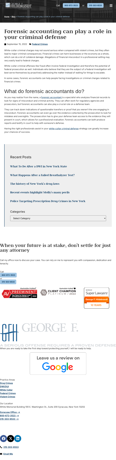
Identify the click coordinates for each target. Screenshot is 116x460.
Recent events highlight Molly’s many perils (40, 192)
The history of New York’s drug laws (34, 184)
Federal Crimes (40, 44)
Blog (13, 17)
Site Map (87, 425)
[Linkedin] (17, 438)
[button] (111, 5)
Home (6, 17)
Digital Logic (43, 431)
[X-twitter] (10, 438)
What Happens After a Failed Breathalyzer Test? (42, 175)
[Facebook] (3, 438)
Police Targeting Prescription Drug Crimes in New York (47, 201)
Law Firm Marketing (23, 431)
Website (4, 431)
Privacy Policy (101, 425)
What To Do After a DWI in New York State (38, 166)
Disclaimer (75, 425)
